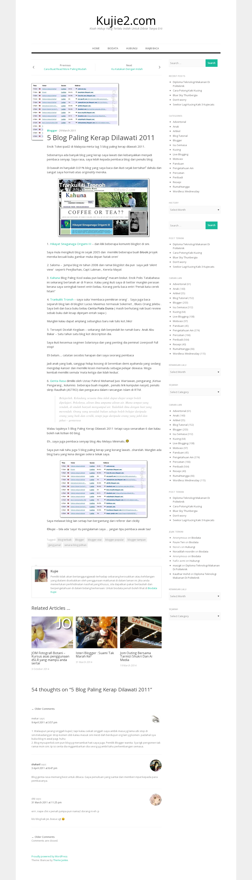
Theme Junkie (60, 860)
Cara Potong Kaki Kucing (187, 90)
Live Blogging (180, 154)
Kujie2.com (126, 20)
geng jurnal (54, 545)
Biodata (113, 48)
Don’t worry (179, 100)
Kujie (54, 571)
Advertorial (179, 122)
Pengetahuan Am (183, 168)
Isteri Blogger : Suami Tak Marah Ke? (95, 655)
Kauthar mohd (181, 574)
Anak (176, 126)
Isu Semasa (180, 145)
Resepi (177, 182)
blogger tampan (137, 539)
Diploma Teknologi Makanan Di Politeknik (194, 576)
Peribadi (178, 177)
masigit (177, 565)
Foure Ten (179, 542)
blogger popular (114, 539)
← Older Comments (43, 709)
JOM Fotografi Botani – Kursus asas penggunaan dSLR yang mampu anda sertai (50, 658)
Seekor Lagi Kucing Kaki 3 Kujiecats (193, 104)
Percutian (178, 173)
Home (96, 48)
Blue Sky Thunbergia (185, 95)
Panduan (178, 163)
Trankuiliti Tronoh (62, 299)
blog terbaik (64, 539)
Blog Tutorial (180, 136)
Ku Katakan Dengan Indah (127, 69)
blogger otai (95, 539)
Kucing (177, 149)
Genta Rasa (58, 381)
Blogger (52, 130)
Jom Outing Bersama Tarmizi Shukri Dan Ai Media (136, 656)
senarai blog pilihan (75, 545)
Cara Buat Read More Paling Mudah (65, 69)
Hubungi (131, 48)
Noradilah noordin (184, 551)
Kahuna (55, 278)
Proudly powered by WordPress (49, 856)
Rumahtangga (181, 186)
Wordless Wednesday (186, 191)
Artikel (176, 131)
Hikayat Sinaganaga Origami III (70, 244)
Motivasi (178, 159)
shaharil (36, 764)
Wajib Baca (152, 48)
